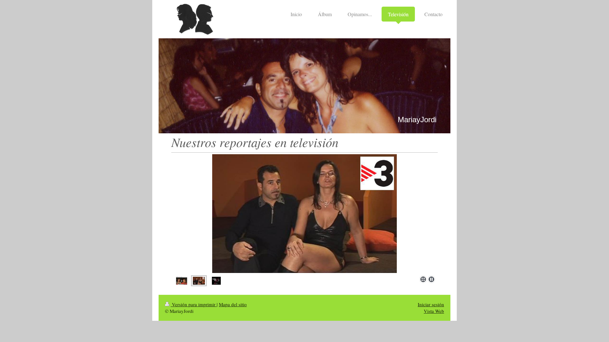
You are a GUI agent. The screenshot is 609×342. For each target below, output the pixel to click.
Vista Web (434, 311)
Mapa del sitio (233, 304)
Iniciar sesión (431, 304)
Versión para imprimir (194, 304)
